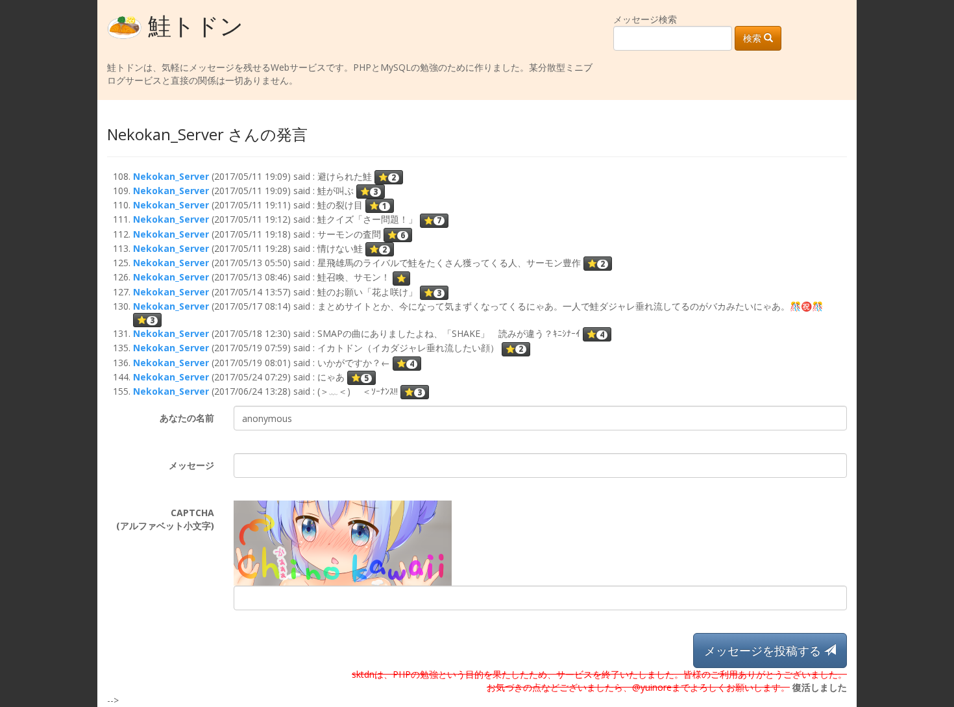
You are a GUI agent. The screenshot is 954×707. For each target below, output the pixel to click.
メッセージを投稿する (764, 650)
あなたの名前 (187, 418)
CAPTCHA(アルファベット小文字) (165, 519)
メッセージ (191, 465)
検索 (753, 38)
